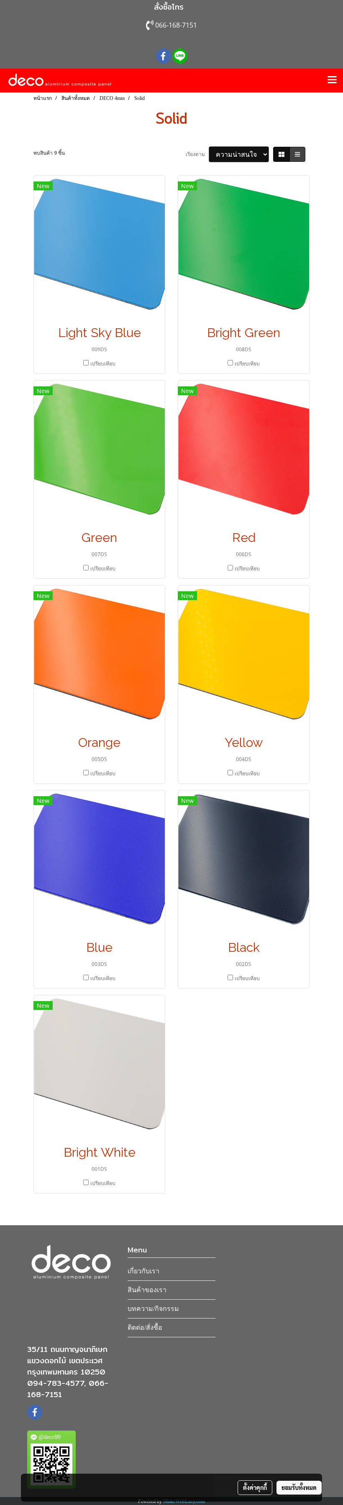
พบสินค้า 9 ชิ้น (49, 152)
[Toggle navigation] (332, 80)
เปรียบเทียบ (102, 363)
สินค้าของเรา (147, 1289)
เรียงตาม (197, 154)
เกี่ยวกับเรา (143, 1271)
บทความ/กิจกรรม (153, 1308)
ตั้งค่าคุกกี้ (255, 1487)
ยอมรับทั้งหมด (299, 1487)
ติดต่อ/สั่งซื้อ (145, 1327)
